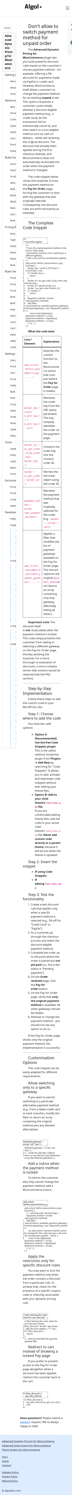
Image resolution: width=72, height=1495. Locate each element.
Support (6, 1465)
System (13, 429)
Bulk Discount (13, 303)
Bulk (12, 189)
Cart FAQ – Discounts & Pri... (13, 138)
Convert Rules (13, 473)
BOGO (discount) (13, 201)
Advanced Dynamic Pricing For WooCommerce (9, 52)
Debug (13, 435)
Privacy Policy (9, 1476)
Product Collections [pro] (13, 493)
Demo (5, 1461)
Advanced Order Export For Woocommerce (26, 1445)
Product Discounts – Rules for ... (13, 290)
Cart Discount (13, 214)
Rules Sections (10, 271)
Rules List (13, 252)
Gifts (12, 182)
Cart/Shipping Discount (13, 322)
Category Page (13, 385)
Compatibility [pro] (13, 499)
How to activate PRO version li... (13, 93)
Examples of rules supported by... (13, 163)
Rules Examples (10, 157)
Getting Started (10, 75)
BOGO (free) (13, 195)
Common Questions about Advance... (13, 119)
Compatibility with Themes (13, 626)
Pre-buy (13, 144)
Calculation (13, 360)
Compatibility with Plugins (13, 560)
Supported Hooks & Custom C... (13, 525)
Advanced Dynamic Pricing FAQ (10, 100)
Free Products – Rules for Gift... (13, 309)
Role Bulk (13, 220)
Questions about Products (13, 132)
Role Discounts (13, 296)
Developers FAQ (13, 150)
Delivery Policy (10, 1472)
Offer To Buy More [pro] (13, 341)
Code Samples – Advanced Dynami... (13, 644)
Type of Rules (13, 239)
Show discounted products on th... (13, 113)
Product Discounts (13, 176)
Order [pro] (13, 416)
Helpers (13, 518)
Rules (13, 423)
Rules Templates (13, 246)
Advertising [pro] (13, 410)
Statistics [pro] (13, 505)
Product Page (13, 379)
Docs (5, 1456)
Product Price (13, 366)
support (25, 1422)
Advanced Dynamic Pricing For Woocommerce (28, 1441)
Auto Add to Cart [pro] (13, 315)
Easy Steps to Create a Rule (13, 233)
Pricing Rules (10, 227)
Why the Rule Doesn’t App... (13, 106)
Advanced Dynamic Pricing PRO (13, 87)
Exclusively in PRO (10, 480)
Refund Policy (10, 1480)
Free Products (13, 397)
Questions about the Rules (13, 125)
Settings (10, 354)
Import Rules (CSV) (13, 454)
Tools (8, 442)
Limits (13, 347)
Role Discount (13, 208)
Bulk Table (13, 391)
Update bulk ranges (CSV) (13, 461)
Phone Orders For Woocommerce (21, 1449)
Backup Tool (13, 467)
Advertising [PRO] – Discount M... (13, 334)
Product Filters (13, 277)
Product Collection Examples (13, 486)
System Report (13, 448)
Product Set (13, 284)
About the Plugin (13, 81)
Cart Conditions (13, 328)
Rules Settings (13, 258)
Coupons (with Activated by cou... (13, 404)
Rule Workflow (13, 265)
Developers (10, 512)
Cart (12, 372)
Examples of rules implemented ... (13, 170)
